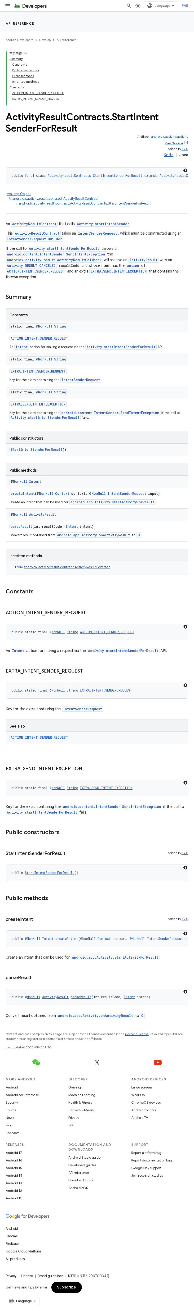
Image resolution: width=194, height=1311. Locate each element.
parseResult (21, 526)
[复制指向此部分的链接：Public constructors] (64, 833)
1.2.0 (184, 149)
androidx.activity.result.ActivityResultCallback (54, 260)
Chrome (12, 1236)
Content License (137, 1034)
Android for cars (143, 1110)
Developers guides (82, 1165)
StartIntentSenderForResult (36, 449)
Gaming (74, 1087)
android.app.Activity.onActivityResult (93, 535)
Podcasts (12, 1133)
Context (62, 493)
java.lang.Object (18, 194)
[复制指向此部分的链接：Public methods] (52, 898)
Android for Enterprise (22, 1095)
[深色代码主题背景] (185, 170)
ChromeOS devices (146, 1102)
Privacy (73, 1117)
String (60, 326)
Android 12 (14, 1190)
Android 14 (14, 1175)
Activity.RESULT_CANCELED (31, 265)
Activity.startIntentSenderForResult (64, 248)
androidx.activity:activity (169, 137)
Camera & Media (81, 1110)
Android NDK (78, 1188)
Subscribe (66, 1287)
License (27, 1276)
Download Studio (81, 1180)
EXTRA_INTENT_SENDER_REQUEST (38, 371)
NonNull (45, 326)
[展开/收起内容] (25, 53)
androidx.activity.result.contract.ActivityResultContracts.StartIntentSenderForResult (85, 203)
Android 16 (14, 1160)
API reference (20, 23)
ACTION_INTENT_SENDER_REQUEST (36, 271)
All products (15, 1259)
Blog (9, 1125)
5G (70, 1125)
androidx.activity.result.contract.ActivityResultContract (55, 198)
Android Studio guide (84, 1157)
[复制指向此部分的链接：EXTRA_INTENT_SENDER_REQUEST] (87, 671)
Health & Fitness (80, 1102)
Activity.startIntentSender (103, 224)
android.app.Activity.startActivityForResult (112, 502)
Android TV (139, 1117)
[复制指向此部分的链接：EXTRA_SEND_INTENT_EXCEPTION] (87, 769)
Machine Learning (81, 1095)
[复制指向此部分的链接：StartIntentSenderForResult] (70, 854)
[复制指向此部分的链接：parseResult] (36, 978)
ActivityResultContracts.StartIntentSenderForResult (95, 175)
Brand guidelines (50, 1276)
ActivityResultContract (34, 224)
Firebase (12, 1244)
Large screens (141, 1087)
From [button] (62, 567)
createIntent (23, 493)
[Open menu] (7, 5)
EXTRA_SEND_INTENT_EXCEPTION (119, 271)
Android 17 (14, 1153)
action (133, 265)
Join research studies (147, 1175)
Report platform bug (146, 1153)
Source (11, 1110)
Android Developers (19, 40)
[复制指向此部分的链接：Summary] (36, 297)
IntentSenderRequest (97, 233)
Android (12, 1087)
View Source (174, 143)
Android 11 (14, 1198)
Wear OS (138, 1095)
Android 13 (14, 1183)
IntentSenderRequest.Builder (34, 239)
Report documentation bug (151, 1160)
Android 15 (14, 1168)
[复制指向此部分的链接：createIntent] (37, 920)
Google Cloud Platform (23, 1251)
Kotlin (168, 155)
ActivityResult (143, 260)
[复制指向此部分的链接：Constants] (38, 592)
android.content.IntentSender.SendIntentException (56, 254)
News (10, 1117)
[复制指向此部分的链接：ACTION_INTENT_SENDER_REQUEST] (90, 613)
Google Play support (146, 1168)
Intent (22, 347)
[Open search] (129, 6)
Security (12, 1102)
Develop (45, 40)
